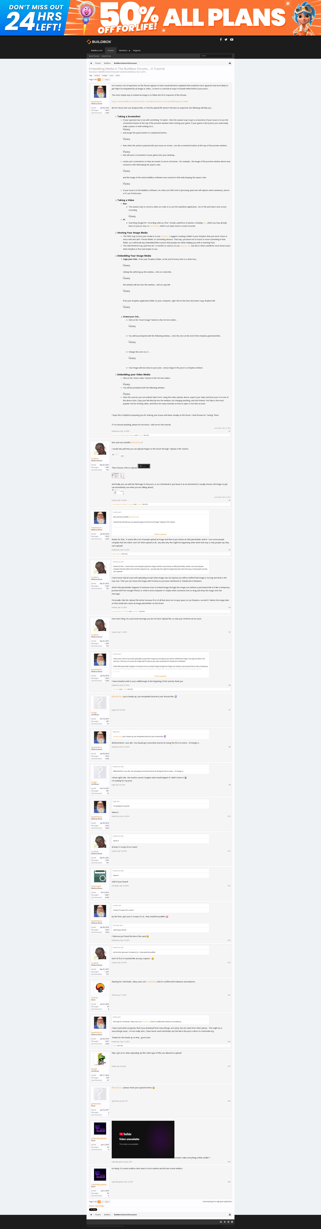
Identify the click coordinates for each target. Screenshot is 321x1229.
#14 (229, 963)
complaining (152, 981)
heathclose (132, 72)
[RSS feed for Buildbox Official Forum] (232, 1222)
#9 (230, 785)
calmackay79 (116, 504)
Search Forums (94, 56)
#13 (229, 940)
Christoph (130, 504)
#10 (229, 816)
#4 (230, 607)
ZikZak (124, 504)
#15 (229, 995)
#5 (230, 632)
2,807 (107, 895)
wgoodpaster (130, 435)
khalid (94, 1069)
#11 (229, 851)
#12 (229, 886)
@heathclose (136, 442)
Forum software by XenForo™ (105, 1226)
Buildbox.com (96, 50)
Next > (107, 80)
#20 (229, 1182)
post (111, 75)
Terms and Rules (228, 1226)
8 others (140, 435)
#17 (229, 1066)
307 (107, 721)
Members (123, 50)
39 (108, 1006)
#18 (229, 1101)
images (104, 75)
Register (137, 50)
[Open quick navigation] (230, 63)
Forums (110, 50)
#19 (229, 1162)
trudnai (94, 458)
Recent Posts (106, 56)
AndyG (123, 435)
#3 (230, 550)
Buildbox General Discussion (109, 72)
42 (108, 1147)
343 (107, 1078)
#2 (230, 500)
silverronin (116, 435)
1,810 (107, 110)
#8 (230, 747)
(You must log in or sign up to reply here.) (217, 1201)
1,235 (107, 467)
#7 (230, 710)
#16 (229, 1042)
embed (97, 75)
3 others (139, 504)
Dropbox (164, 236)
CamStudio (154, 226)
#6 (230, 685)
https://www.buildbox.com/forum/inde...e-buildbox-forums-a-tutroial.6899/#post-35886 (150, 101)
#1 (230, 431)
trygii (94, 712)
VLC (204, 222)
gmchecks (96, 1103)
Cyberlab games (99, 1138)
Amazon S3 (185, 245)
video (118, 75)
